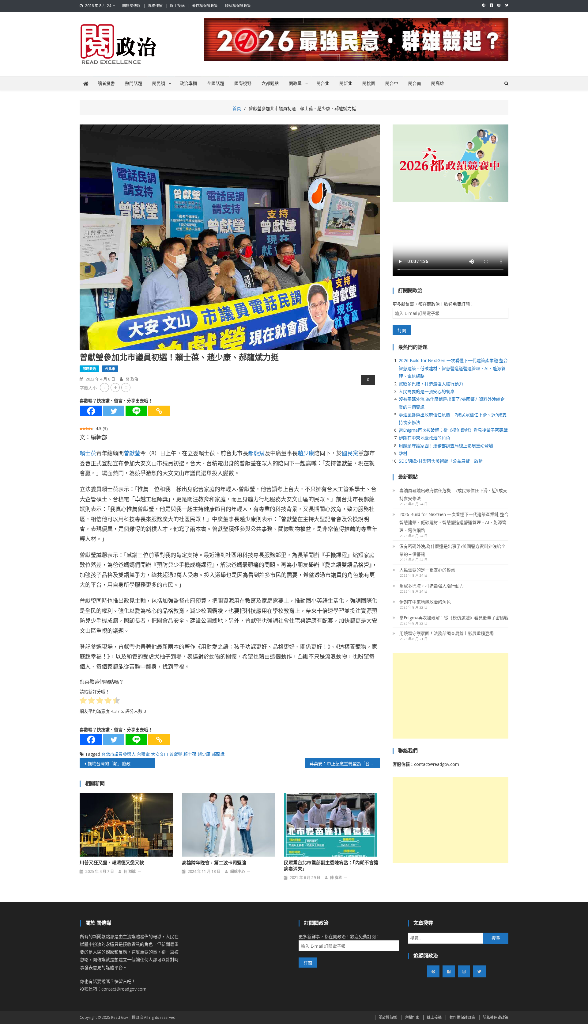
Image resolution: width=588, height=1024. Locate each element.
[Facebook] (91, 411)
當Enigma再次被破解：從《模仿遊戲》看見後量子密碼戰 (453, 430)
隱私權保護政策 (238, 5)
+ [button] (115, 387)
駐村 (403, 453)
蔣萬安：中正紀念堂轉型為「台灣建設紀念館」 (345, 763)
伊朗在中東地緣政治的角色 (424, 438)
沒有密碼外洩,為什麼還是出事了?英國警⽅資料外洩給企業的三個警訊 (452, 550)
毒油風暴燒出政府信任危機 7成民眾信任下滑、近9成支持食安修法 (453, 494)
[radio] (83, 701)
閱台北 (322, 83)
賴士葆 (88, 453)
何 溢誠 (130, 871)
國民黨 (350, 453)
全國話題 (215, 83)
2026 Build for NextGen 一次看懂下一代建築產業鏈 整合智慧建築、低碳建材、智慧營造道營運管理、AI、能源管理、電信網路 (453, 368)
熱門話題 (133, 83)
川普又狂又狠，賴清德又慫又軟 (112, 862)
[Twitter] (113, 411)
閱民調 (158, 83)
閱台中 (391, 83)
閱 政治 (132, 379)
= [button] (126, 387)
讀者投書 (106, 83)
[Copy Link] (159, 411)
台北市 (110, 368)
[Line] (136, 411)
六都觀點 (270, 83)
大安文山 (159, 754)
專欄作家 (155, 5)
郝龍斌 (256, 453)
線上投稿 (177, 5)
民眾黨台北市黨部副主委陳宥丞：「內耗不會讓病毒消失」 (331, 866)
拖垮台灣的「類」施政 (109, 763)
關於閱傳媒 (131, 5)
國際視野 (242, 83)
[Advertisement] (450, 696)
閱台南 (414, 83)
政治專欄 (188, 83)
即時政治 (89, 368)
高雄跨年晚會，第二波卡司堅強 (214, 862)
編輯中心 (237, 871)
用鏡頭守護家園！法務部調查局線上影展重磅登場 (446, 446)
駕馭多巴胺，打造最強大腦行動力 (431, 384)
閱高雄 (437, 83)
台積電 (143, 754)
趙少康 (306, 453)
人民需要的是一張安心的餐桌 (426, 391)
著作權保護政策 (205, 5)
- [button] (105, 387)
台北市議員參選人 (118, 754)
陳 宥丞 (336, 877)
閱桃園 (368, 83)
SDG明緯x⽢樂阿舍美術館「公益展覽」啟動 (441, 461)
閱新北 (345, 83)
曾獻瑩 (132, 453)
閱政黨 (295, 83)
